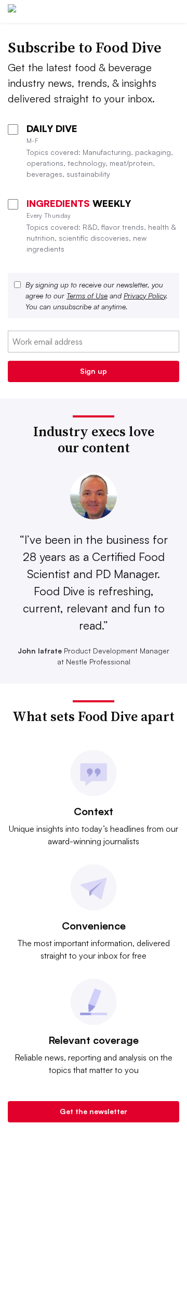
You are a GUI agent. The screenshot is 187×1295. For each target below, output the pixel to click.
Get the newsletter (93, 1111)
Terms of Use (87, 295)
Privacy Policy (145, 295)
